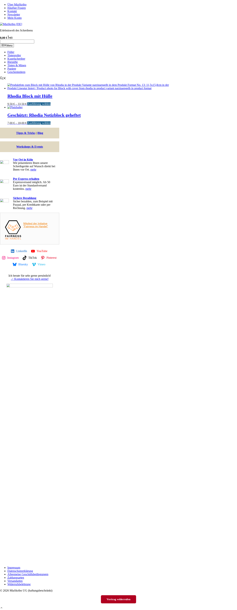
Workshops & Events (29, 146)
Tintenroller (14, 55)
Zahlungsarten (15, 577)
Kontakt (12, 11)
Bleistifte (12, 62)
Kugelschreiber (16, 58)
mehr (33, 169)
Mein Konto (14, 17)
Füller (10, 52)
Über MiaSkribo (16, 4)
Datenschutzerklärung (20, 570)
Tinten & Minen (16, 65)
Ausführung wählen (39, 104)
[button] (1, 608)
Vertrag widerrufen (118, 599)
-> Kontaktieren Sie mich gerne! (30, 279)
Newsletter (13, 14)
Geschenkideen (16, 72)
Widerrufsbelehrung (19, 584)
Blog (40, 133)
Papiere (11, 68)
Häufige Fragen (16, 7)
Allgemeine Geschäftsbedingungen (27, 574)
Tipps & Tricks (25, 133)
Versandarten (15, 580)
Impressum (13, 567)
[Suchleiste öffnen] (3, 78)
